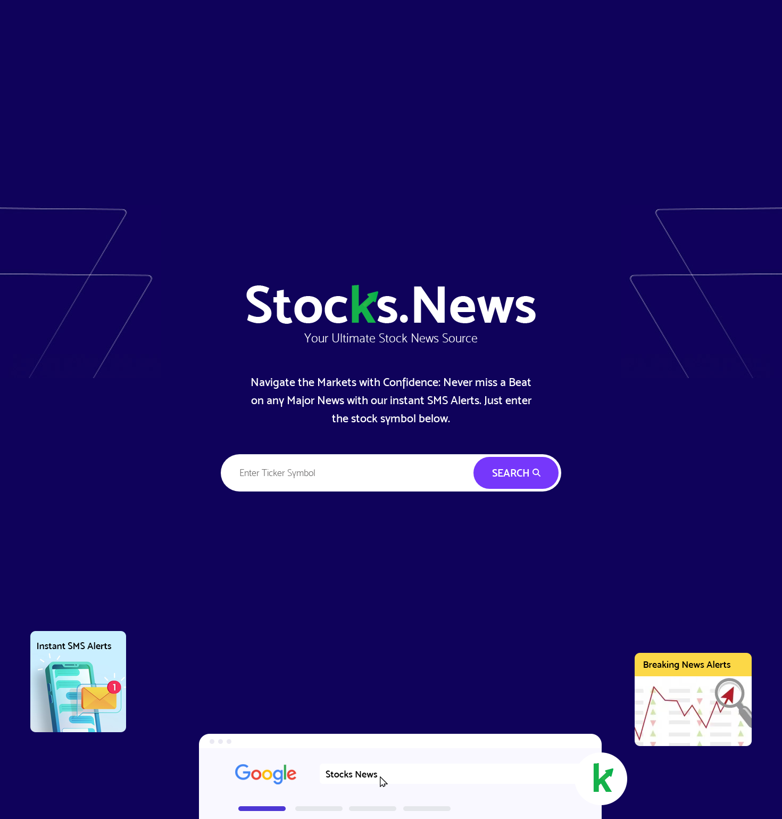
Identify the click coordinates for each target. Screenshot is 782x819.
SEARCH (512, 472)
